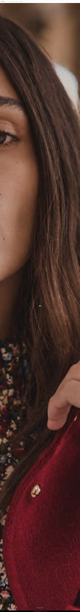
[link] (8, 1)
